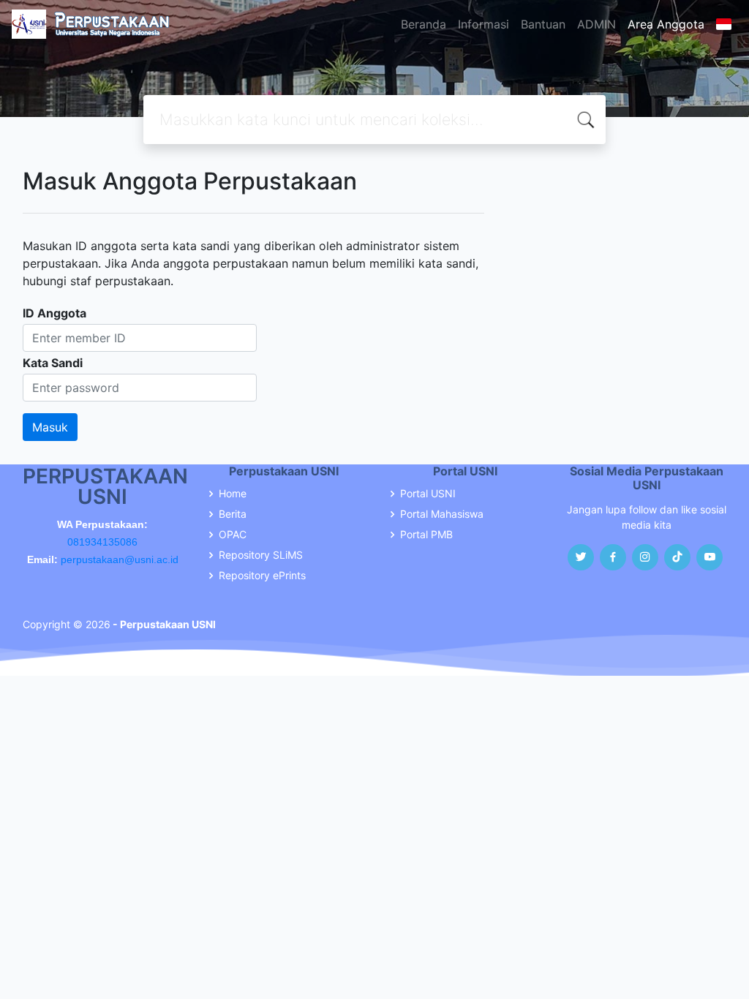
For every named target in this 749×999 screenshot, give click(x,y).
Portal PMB (426, 534)
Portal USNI (428, 494)
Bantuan (543, 24)
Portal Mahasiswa (441, 514)
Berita (232, 514)
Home (232, 494)
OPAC (232, 534)
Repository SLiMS (261, 555)
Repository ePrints (262, 575)
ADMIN (596, 24)
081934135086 (102, 542)
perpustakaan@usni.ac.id (119, 559)
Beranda (423, 24)
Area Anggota (666, 24)
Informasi (483, 24)
